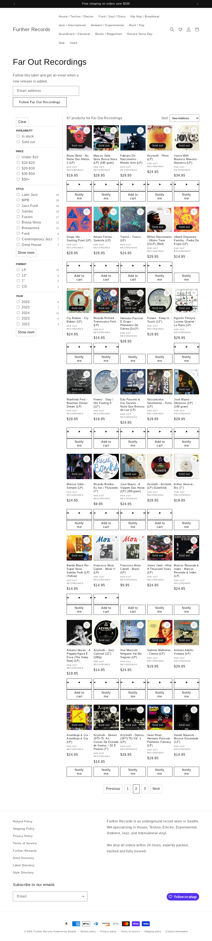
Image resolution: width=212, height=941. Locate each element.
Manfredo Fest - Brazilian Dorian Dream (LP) (77, 403)
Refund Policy (23, 821)
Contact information (177, 931)
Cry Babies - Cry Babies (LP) (78, 320)
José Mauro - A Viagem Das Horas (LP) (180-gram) (132, 488)
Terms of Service (25, 843)
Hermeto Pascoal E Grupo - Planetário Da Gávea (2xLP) (131, 323)
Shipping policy (152, 931)
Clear (22, 122)
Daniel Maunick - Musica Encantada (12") (186, 739)
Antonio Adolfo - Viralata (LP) (184, 652)
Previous (113, 788)
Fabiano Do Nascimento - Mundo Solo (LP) (131, 159)
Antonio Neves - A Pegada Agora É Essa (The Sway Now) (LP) (78, 655)
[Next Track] (91, 184)
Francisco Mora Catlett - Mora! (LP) (130, 569)
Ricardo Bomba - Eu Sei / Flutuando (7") (106, 488)
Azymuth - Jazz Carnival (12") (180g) (104, 654)
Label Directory (24, 865)
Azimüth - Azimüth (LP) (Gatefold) (159, 486)
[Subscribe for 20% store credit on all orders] (82, 896)
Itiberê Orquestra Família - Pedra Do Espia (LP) (186, 240)
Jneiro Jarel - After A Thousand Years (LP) (159, 569)
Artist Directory (23, 858)
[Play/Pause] (79, 184)
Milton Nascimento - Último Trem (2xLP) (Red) (159, 240)
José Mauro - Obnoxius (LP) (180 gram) (183, 403)
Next (156, 788)
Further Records (43, 931)
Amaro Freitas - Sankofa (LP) (104, 238)
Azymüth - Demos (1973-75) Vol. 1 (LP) (132, 739)
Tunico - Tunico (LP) (130, 238)
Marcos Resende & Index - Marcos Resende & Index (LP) (186, 571)
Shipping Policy (24, 828)
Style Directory (23, 872)
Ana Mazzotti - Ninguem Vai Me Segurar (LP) (131, 654)
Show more (26, 252)
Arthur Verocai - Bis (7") (184, 486)
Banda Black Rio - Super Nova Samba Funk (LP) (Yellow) (78, 571)
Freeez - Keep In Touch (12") (158, 320)
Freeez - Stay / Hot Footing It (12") (103, 403)
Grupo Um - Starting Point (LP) (79, 238)
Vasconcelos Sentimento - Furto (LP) (159, 403)
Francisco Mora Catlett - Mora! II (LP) (105, 569)
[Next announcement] (197, 4)
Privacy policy (108, 931)
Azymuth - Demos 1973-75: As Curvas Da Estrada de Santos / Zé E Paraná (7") (106, 742)
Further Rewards (25, 850)
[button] (172, 29)
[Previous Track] (67, 184)
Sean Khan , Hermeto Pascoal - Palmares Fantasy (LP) (159, 740)
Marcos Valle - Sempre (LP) (76, 486)
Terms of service (130, 931)
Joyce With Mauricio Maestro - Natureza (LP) (186, 159)
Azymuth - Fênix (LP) (158, 157)
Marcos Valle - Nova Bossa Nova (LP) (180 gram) (105, 159)
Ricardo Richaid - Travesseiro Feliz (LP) (105, 322)
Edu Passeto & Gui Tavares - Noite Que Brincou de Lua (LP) (132, 405)
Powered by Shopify (64, 931)
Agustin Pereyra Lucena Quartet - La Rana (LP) (185, 322)
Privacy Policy (23, 836)
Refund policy (88, 931)
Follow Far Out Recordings (39, 102)
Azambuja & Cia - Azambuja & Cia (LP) (78, 739)
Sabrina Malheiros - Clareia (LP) (159, 652)
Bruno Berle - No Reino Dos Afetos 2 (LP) (78, 159)
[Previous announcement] (14, 4)
